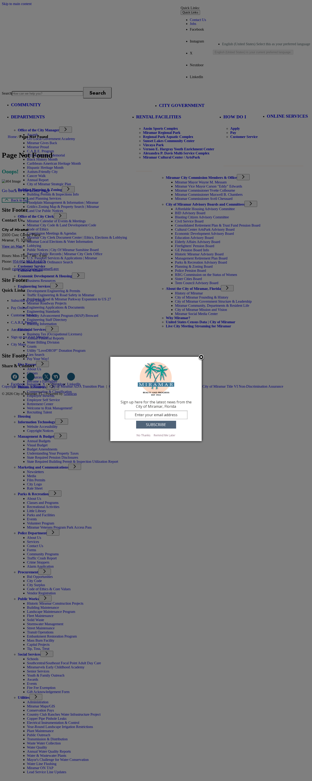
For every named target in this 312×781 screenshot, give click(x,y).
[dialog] (156, 399)
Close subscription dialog (201, 357)
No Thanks (143, 435)
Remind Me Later (164, 435)
